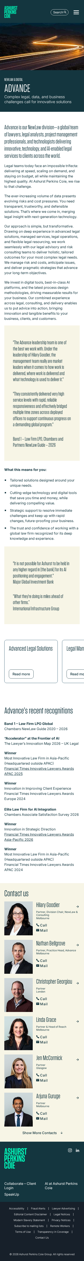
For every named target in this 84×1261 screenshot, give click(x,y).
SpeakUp (11, 1194)
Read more (21, 674)
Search (58, 12)
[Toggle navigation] (76, 12)
